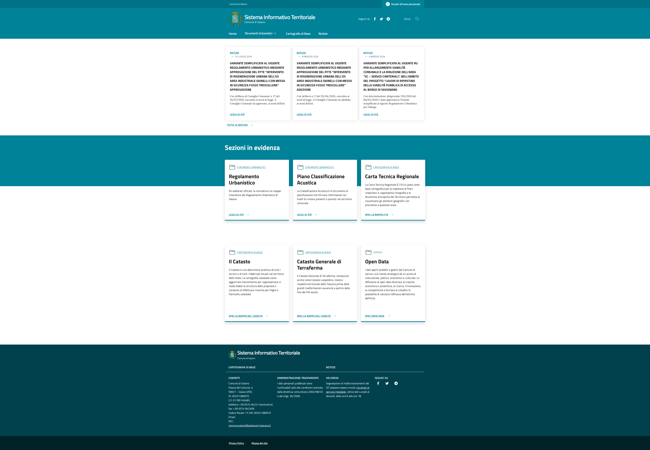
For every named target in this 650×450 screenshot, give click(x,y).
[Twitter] (380, 19)
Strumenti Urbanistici (251, 167)
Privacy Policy (236, 443)
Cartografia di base (386, 167)
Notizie (234, 52)
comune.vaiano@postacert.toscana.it (250, 425)
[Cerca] (417, 19)
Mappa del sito (260, 443)
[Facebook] (373, 19)
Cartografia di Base (242, 367)
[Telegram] (387, 19)
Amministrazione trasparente (298, 378)
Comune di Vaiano (238, 4)
